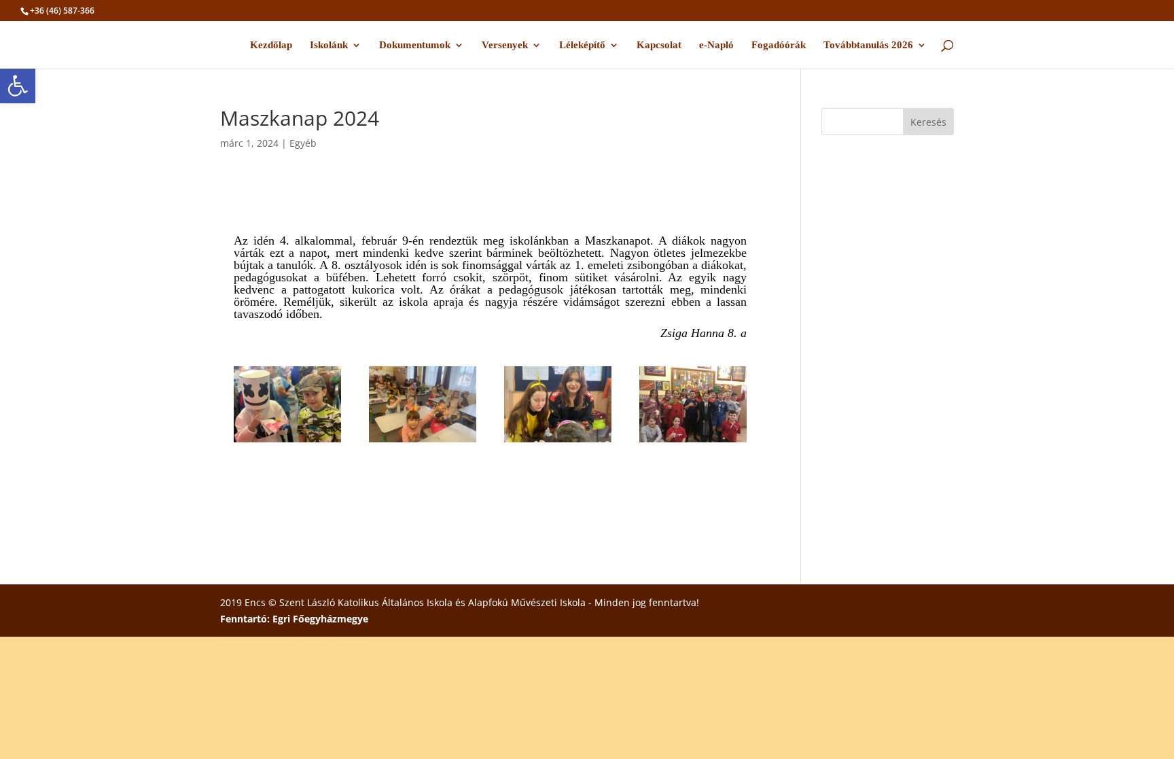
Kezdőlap (271, 45)
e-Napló (716, 45)
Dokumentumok (414, 45)
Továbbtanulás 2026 (868, 45)
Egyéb (303, 143)
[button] (17, 85)
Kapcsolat (659, 45)
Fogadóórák (778, 45)
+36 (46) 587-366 (62, 10)
